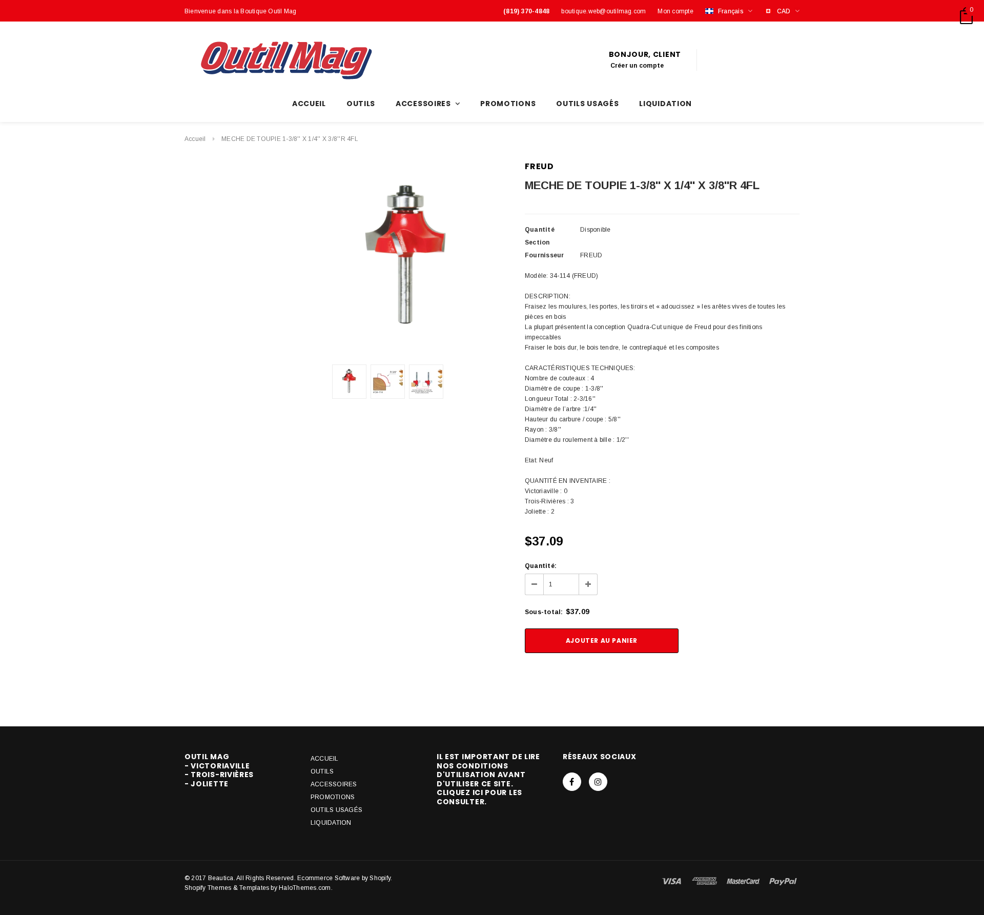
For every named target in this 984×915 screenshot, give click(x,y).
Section (537, 242)
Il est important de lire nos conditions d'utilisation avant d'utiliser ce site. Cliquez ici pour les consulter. (488, 779)
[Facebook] (572, 781)
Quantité (540, 229)
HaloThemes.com (305, 887)
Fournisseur (544, 255)
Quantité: (541, 566)
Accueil (195, 139)
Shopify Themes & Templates (226, 887)
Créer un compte (637, 65)
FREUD (539, 166)
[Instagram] (598, 781)
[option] (407, 258)
